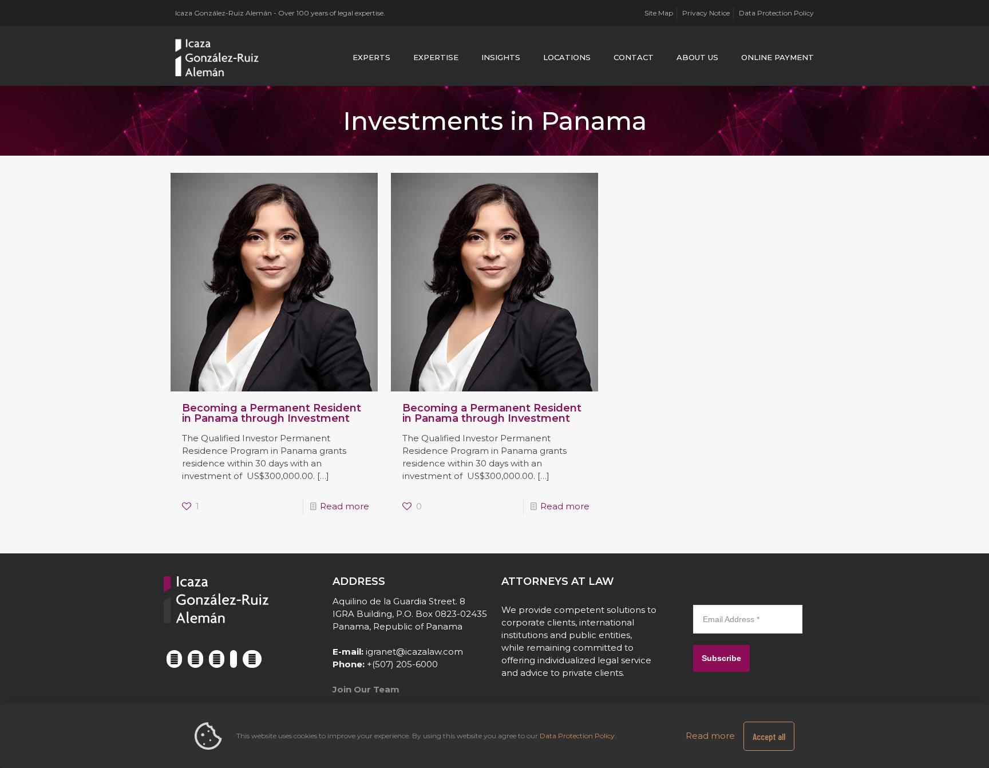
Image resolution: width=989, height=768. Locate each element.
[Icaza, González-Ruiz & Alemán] (217, 57)
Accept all (769, 736)
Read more (344, 506)
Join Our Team (366, 689)
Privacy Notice (706, 13)
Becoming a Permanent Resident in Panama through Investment (271, 413)
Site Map (658, 13)
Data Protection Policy (776, 13)
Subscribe (721, 658)
